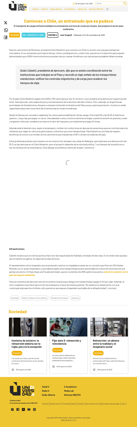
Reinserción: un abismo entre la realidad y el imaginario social (106, 343)
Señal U (36, 9)
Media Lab (82, 9)
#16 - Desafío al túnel (33, 35)
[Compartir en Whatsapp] (6, 30)
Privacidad (66, 404)
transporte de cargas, (59, 298)
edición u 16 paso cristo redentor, (34, 298)
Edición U (52, 35)
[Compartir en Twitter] (6, 22)
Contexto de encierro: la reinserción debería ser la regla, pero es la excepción (27, 343)
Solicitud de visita (92, 404)
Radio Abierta (56, 9)
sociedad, (15, 298)
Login (123, 404)
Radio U (44, 9)
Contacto (81, 404)
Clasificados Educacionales (110, 404)
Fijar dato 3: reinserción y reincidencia (66, 342)
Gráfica (73, 404)
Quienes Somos (55, 404)
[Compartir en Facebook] (6, 37)
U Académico (69, 9)
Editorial (45, 404)
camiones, (75, 298)
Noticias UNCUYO (96, 9)
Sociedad (14, 35)
